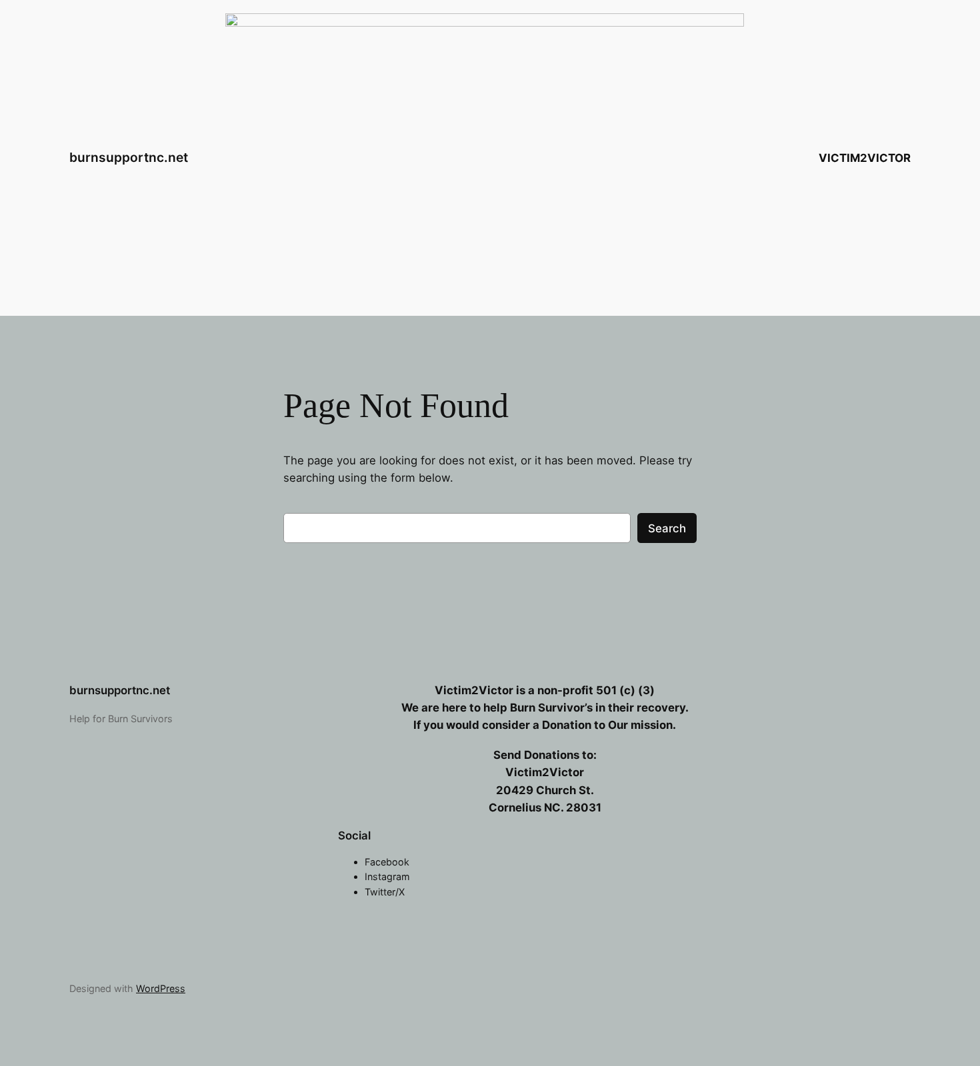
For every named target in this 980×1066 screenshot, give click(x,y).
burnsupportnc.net (128, 157)
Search (667, 528)
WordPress (160, 988)
